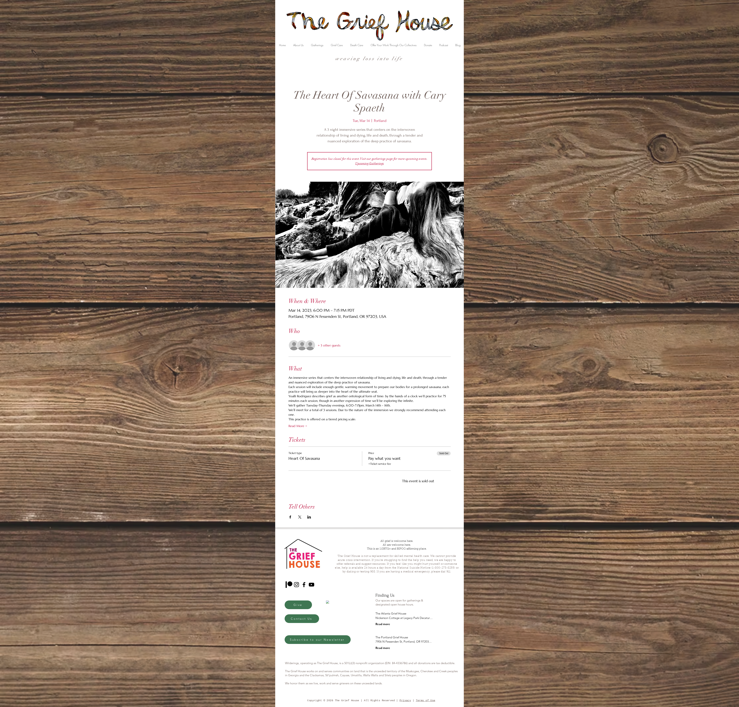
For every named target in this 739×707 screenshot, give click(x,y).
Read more (382, 624)
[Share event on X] (300, 517)
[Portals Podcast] (289, 584)
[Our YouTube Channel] (311, 584)
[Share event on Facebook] (290, 517)
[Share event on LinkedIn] (309, 517)
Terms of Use (425, 700)
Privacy (405, 700)
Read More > (297, 426)
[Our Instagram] (296, 584)
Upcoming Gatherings (369, 163)
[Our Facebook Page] (304, 584)
